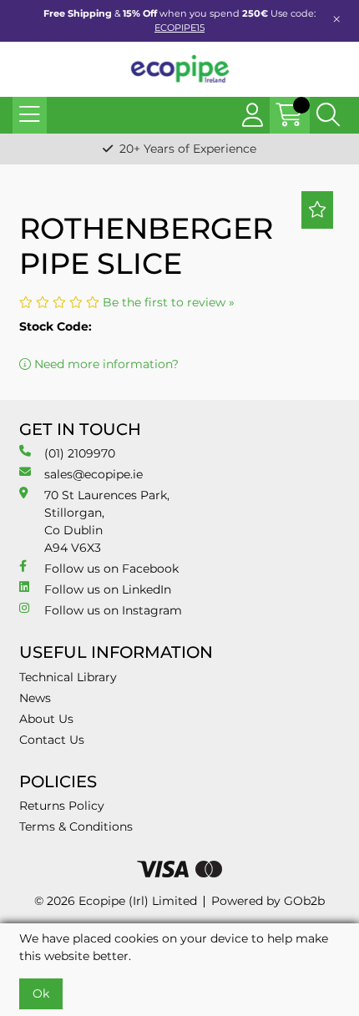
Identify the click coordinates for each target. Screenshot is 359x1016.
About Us (46, 718)
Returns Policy (61, 805)
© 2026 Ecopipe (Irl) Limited (115, 900)
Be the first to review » (169, 302)
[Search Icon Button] (328, 115)
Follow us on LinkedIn (107, 589)
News (35, 697)
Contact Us (51, 739)
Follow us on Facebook (111, 568)
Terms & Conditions (76, 826)
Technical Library (68, 677)
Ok (41, 993)
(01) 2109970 (79, 453)
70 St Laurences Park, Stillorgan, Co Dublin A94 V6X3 (106, 521)
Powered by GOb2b (268, 900)
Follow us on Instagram (113, 610)
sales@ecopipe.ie (93, 474)
